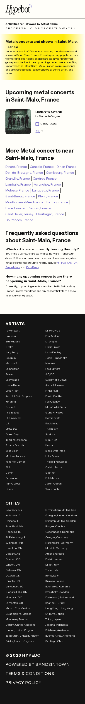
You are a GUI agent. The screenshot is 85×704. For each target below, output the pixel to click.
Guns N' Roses (54, 412)
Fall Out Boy (52, 401)
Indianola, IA (13, 515)
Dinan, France (67, 167)
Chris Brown (52, 347)
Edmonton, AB (14, 603)
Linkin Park (12, 390)
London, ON (12, 564)
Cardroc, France (45, 178)
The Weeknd (13, 418)
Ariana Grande (14, 445)
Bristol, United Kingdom (19, 641)
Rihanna (10, 401)
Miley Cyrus (52, 330)
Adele (8, 374)
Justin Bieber (13, 385)
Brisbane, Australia (57, 630)
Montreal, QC (13, 597)
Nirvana (50, 363)
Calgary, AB (12, 553)
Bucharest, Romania (57, 586)
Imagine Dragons (16, 439)
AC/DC (49, 374)
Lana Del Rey (53, 352)
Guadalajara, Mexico (18, 613)
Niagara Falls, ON (16, 592)
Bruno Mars (12, 267)
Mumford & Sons (55, 407)
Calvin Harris (53, 467)
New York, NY (13, 510)
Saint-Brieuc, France (20, 196)
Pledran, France (39, 208)
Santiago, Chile (54, 641)
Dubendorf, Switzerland (59, 597)
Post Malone (52, 336)
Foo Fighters (52, 368)
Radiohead (51, 423)
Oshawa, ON (13, 570)
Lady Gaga (12, 379)
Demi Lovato (52, 418)
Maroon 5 (11, 363)
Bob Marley (52, 478)
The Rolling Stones (56, 461)
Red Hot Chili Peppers (18, 396)
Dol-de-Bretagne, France (24, 173)
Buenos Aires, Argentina (60, 635)
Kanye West (12, 483)
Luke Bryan (52, 456)
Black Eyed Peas (55, 450)
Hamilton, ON (13, 548)
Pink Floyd (51, 390)
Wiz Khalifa (52, 489)
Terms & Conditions (29, 673)
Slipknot (50, 472)
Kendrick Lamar (15, 461)
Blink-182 (51, 439)
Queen (9, 489)
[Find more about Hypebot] (42, 9)
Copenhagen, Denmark (59, 531)
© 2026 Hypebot (24, 655)
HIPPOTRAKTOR (67, 262)
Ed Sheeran (12, 368)
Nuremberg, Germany (59, 542)
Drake (9, 347)
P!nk (8, 467)
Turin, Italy (51, 570)
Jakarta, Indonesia (56, 624)
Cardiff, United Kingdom (20, 624)
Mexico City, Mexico (17, 608)
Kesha (49, 445)
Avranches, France (47, 184)
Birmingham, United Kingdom (62, 510)
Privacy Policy (23, 682)
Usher (9, 472)
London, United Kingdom (20, 630)
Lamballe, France (18, 184)
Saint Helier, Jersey (19, 214)
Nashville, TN (13, 531)
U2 (7, 423)
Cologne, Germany (56, 537)
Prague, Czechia (55, 526)
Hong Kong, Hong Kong (59, 608)
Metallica (11, 429)
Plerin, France (48, 196)
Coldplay (10, 358)
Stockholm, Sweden (57, 592)
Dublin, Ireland (54, 559)
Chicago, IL (12, 521)
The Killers (51, 429)
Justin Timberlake (56, 358)
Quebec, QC (12, 559)
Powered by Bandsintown (37, 664)
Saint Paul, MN (14, 526)
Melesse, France (17, 190)
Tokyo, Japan (53, 619)
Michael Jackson (15, 456)
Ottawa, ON (12, 575)
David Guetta (53, 396)
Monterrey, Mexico (16, 619)
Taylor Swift (12, 330)
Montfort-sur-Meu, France (24, 202)
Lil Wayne (51, 341)
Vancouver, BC (14, 586)
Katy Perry (32, 267)
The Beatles (12, 412)
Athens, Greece (54, 553)
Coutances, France (19, 220)
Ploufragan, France (50, 214)
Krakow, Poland (54, 581)
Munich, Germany (56, 548)
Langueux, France (45, 190)
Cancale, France (42, 167)
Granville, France (17, 178)
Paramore (11, 478)
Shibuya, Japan (54, 613)
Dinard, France (16, 167)
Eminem (10, 336)
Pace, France (15, 208)
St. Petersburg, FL (16, 537)
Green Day (12, 434)
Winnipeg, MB (14, 542)
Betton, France (57, 202)
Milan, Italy (52, 564)
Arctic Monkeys (54, 385)
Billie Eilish (11, 450)
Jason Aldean (53, 483)
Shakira (50, 434)
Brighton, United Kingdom (61, 521)
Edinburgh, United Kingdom (22, 635)
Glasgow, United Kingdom (61, 515)
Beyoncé (10, 407)
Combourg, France (60, 173)
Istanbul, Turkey (55, 603)
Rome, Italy (51, 575)
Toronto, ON (12, 581)
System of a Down (56, 379)
